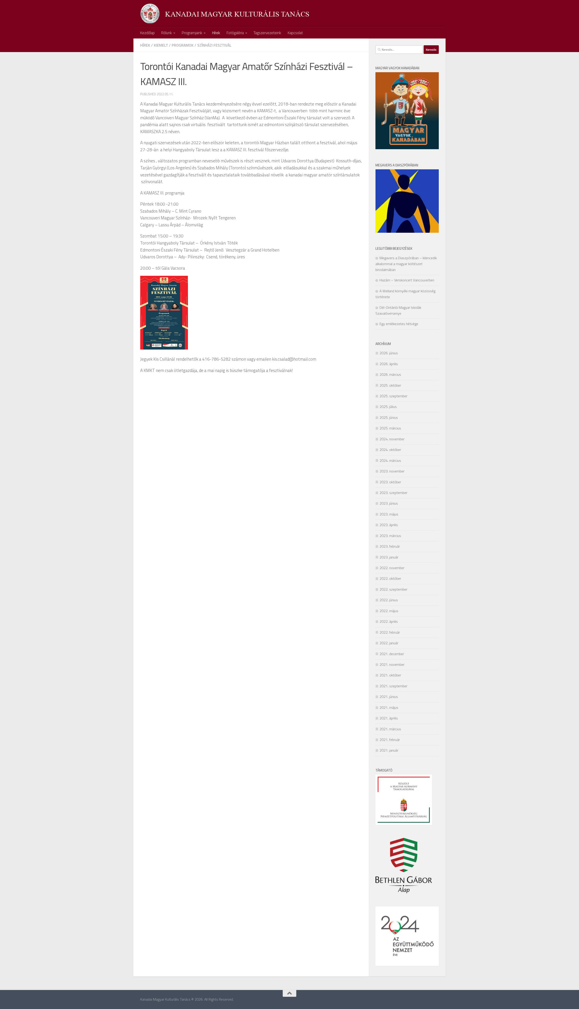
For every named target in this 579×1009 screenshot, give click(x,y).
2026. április (389, 364)
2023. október (390, 482)
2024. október (390, 449)
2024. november (392, 439)
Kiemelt (161, 45)
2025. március (390, 428)
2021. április (389, 718)
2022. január (389, 643)
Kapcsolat (295, 33)
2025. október (390, 385)
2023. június (389, 503)
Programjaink (192, 33)
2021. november (392, 664)
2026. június (389, 353)
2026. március (390, 374)
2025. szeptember (393, 396)
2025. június (389, 417)
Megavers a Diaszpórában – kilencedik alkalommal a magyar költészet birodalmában (406, 263)
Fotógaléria (235, 33)
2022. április (389, 621)
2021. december (392, 654)
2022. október (390, 578)
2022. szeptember (393, 589)
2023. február (390, 546)
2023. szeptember (393, 492)
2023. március (390, 535)
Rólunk (166, 33)
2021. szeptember (393, 686)
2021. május (389, 707)
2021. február (390, 739)
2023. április (389, 524)
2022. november (392, 567)
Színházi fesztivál (214, 45)
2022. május (389, 611)
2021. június (389, 696)
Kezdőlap (147, 33)
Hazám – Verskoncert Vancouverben (407, 280)
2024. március (390, 460)
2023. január (389, 557)
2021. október (390, 675)
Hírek (216, 33)
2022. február (390, 632)
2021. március (390, 729)
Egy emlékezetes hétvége (399, 323)
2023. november (392, 471)
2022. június (389, 600)
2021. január (389, 750)
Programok (183, 45)
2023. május (389, 514)
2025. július (388, 406)
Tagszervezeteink (267, 33)
